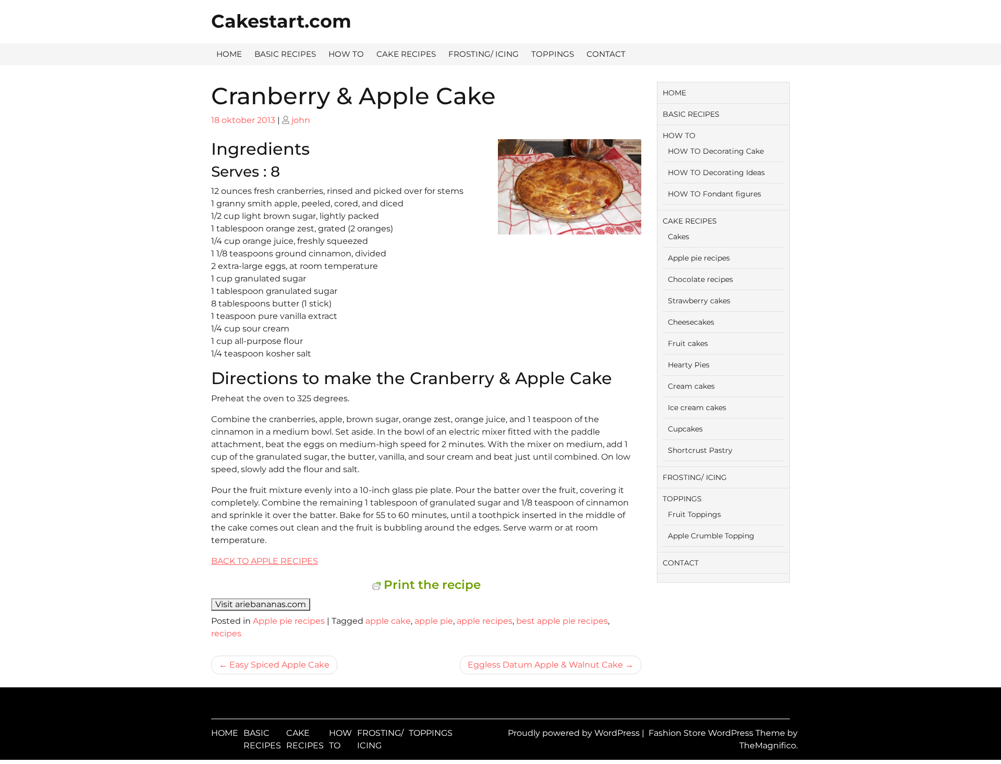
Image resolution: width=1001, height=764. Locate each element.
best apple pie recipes (562, 621)
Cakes (678, 236)
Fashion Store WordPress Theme (718, 733)
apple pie (433, 621)
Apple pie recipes (289, 621)
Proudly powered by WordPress (575, 733)
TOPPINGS (552, 54)
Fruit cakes (688, 343)
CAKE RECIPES (406, 54)
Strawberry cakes (699, 300)
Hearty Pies (689, 364)
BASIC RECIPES (285, 54)
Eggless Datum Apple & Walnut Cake (545, 665)
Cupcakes (685, 429)
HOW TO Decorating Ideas (716, 172)
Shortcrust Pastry (700, 450)
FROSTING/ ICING (483, 54)
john (300, 120)
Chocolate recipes (700, 279)
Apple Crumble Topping (711, 535)
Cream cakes (691, 386)
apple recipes (484, 621)
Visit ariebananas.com (260, 604)
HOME (229, 54)
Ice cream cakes (697, 407)
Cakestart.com (281, 21)
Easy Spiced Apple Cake (279, 665)
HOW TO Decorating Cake (716, 151)
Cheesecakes (691, 322)
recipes (226, 633)
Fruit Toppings (694, 514)
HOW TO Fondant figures (714, 194)
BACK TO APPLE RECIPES (264, 561)
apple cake (388, 621)
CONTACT (606, 54)
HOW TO (346, 54)
